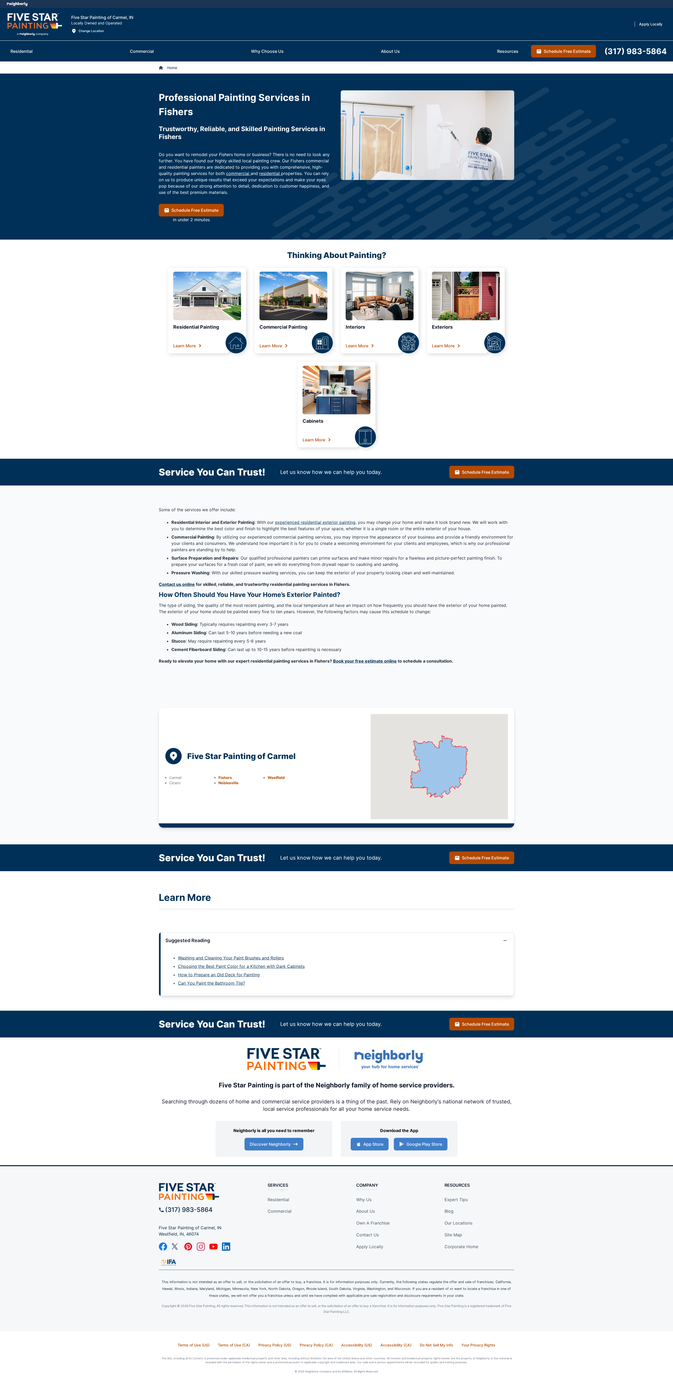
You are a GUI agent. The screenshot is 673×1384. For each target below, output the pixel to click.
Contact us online (177, 584)
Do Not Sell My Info (436, 1345)
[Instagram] (201, 1246)
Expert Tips (456, 1199)
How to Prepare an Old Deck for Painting (219, 974)
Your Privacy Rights (478, 1345)
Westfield (276, 777)
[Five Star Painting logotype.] (34, 24)
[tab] (21, 51)
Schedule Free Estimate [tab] (567, 51)
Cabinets (313, 421)
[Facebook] (163, 1246)
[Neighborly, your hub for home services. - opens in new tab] (389, 1059)
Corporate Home (461, 1246)
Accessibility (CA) (395, 1345)
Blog (449, 1211)
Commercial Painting (283, 327)
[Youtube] (213, 1246)
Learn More (184, 346)
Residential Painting (196, 327)
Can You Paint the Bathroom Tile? (211, 983)
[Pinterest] (188, 1246)
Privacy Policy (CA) (316, 1345)
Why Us (363, 1199)
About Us (365, 1211)
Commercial (280, 1211)
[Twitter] (175, 1246)
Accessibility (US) (356, 1345)
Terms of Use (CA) (234, 1345)
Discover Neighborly (270, 1144)
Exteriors (442, 327)
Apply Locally (369, 1246)
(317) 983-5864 (189, 1209)
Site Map (453, 1234)
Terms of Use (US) (194, 1345)
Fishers (225, 777)
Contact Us (367, 1234)
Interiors (355, 327)
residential (270, 173)
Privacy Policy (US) (274, 1345)
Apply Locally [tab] (650, 24)
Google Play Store (424, 1144)
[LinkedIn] (226, 1246)
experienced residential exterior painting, (315, 522)
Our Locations (458, 1223)
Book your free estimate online (365, 661)
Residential (278, 1199)
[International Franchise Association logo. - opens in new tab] (168, 1262)
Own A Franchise (373, 1223)
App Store (373, 1144)
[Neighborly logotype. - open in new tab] (17, 4)
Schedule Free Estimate (194, 210)
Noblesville (228, 783)
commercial (238, 173)
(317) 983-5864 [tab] (635, 51)
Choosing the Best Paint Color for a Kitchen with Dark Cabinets (241, 966)
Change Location (91, 31)
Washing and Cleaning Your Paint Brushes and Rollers (231, 957)
